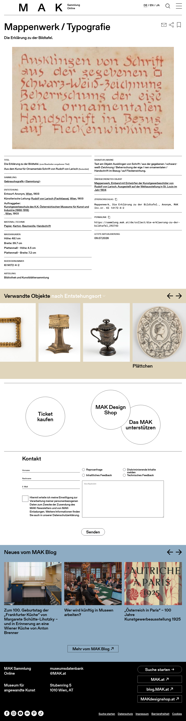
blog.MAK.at (158, 689)
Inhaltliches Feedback (99, 475)
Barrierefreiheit (160, 714)
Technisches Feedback (140, 475)
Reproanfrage (94, 469)
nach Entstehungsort (76, 296)
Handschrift (44, 226)
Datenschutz (125, 714)
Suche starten (157, 669)
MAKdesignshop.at (158, 699)
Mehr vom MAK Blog (90, 649)
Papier (8, 226)
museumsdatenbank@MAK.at (66, 671)
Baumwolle (28, 226)
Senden (93, 532)
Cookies (177, 714)
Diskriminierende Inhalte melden (141, 471)
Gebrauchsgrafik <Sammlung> (22, 181)
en (152, 5)
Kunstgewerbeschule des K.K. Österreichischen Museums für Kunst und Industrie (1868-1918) (46, 208)
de (145, 5)
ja (158, 5)
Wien (29, 194)
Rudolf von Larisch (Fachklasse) (50, 198)
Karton (17, 226)
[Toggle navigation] (179, 6)
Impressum (142, 714)
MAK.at (157, 679)
